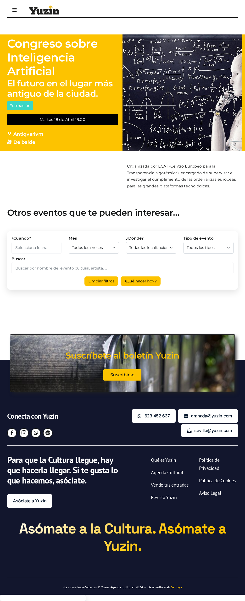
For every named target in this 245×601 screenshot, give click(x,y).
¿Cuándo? (21, 238)
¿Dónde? (135, 238)
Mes (73, 238)
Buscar (18, 259)
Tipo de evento (198, 238)
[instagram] (24, 433)
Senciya (176, 587)
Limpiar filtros (101, 281)
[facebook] (12, 433)
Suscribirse (122, 374)
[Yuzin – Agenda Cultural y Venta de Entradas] (44, 7)
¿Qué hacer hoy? (140, 281)
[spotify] (48, 433)
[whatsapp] (36, 433)
